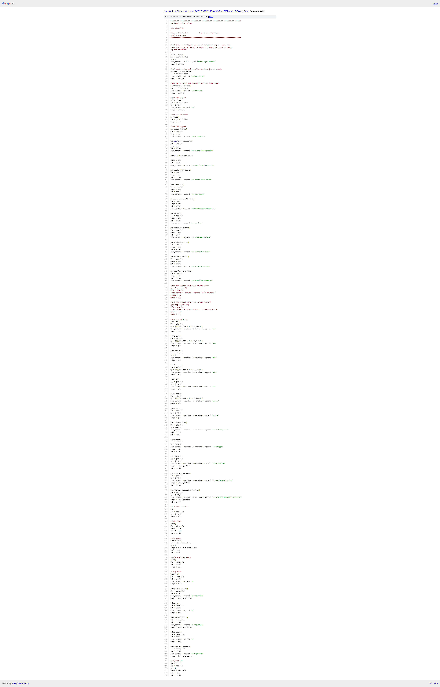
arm (247, 11)
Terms (26, 683)
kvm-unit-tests (185, 11)
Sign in (435, 4)
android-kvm (170, 11)
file (211, 17)
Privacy (20, 683)
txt (430, 683)
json (436, 683)
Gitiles (14, 683)
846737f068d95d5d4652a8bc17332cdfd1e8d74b (218, 11)
